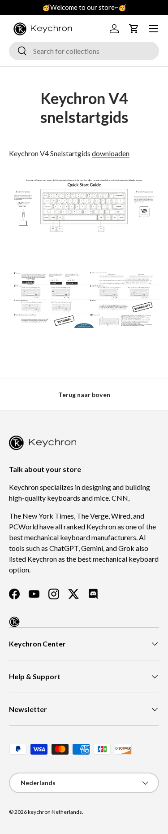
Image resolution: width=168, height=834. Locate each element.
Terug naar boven (84, 394)
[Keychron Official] (14, 622)
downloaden (110, 153)
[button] (134, 29)
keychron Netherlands (55, 811)
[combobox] (84, 51)
